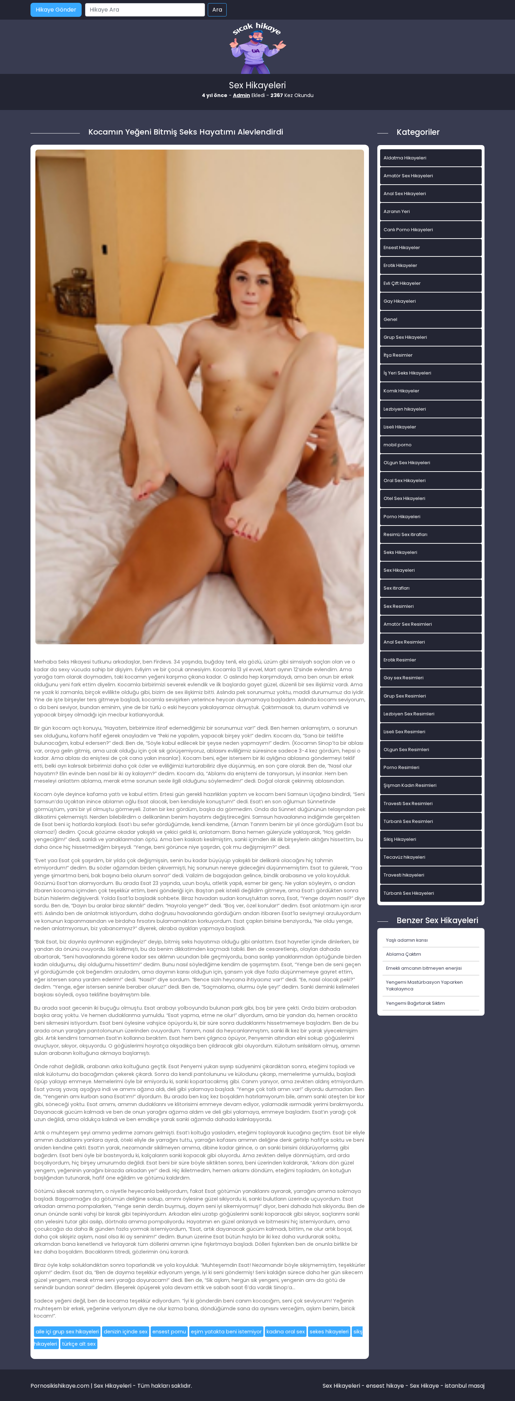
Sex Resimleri (399, 606)
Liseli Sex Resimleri (404, 732)
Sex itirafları (397, 588)
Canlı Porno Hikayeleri (408, 230)
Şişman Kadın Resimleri (410, 785)
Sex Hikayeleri (399, 570)
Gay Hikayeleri (400, 301)
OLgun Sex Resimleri (406, 750)
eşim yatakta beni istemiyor (226, 1331)
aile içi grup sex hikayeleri (67, 1331)
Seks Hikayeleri (400, 552)
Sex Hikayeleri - (344, 1386)
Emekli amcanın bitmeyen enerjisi (424, 968)
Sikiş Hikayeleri (400, 839)
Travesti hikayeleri (404, 875)
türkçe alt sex (79, 1343)
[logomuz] (257, 49)
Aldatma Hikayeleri (405, 158)
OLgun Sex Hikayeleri (407, 463)
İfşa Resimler (398, 355)
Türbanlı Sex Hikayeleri (409, 893)
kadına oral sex (286, 1331)
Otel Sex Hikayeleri (404, 498)
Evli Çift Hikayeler (402, 283)
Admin (241, 95)
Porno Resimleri (401, 767)
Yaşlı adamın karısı (407, 940)
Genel (390, 319)
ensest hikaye (385, 1386)
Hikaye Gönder (56, 10)
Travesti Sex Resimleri (408, 803)
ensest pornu (169, 1331)
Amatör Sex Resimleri (408, 624)
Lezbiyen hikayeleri (405, 409)
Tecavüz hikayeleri (404, 857)
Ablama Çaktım (403, 954)
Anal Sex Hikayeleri (405, 194)
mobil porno (398, 445)
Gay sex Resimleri (404, 678)
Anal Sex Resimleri (404, 642)
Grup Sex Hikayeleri (405, 337)
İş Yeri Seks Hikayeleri (407, 373)
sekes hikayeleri (329, 1331)
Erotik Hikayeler (400, 265)
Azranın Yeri (397, 211)
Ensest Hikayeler (402, 247)
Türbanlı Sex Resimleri (408, 821)
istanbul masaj (465, 1386)
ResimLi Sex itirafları (405, 534)
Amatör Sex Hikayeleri (408, 176)
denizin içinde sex (125, 1331)
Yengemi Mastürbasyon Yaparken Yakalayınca (424, 985)
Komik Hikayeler (401, 391)
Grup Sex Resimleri (405, 696)
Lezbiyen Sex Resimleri (409, 714)
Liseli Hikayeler (400, 427)
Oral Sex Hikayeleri (405, 480)
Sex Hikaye (424, 1386)
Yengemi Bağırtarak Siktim (415, 1003)
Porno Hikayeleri (402, 517)
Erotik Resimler (400, 660)
